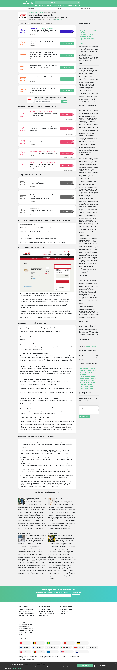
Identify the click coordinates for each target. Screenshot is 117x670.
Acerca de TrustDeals (44, 609)
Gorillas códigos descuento (26, 611)
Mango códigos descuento (26, 636)
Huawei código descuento (87, 376)
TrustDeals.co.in (53, 647)
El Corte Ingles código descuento (59, 5)
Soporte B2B (63, 613)
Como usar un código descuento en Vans (86, 35)
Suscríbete (64, 101)
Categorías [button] (58, 8)
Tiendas (41, 12)
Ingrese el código (84, 416)
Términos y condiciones (66, 609)
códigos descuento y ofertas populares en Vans (88, 28)
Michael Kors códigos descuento (27, 613)
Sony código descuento (87, 380)
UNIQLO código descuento (88, 386)
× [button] (115, 663)
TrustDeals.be (40, 643)
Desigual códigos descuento (26, 628)
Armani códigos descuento (26, 623)
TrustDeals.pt (40, 652)
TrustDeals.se (53, 652)
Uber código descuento (87, 384)
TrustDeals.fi (26, 647)
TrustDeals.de (84, 643)
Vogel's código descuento (88, 388)
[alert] (58, 666)
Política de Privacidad (65, 611)
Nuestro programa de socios (46, 613)
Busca (78, 3)
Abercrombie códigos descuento (27, 621)
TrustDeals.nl (93, 647)
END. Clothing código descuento (86, 373)
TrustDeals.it (67, 647)
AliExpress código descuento (45, 5)
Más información (17, 668)
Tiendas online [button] (31, 8)
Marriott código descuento (88, 378)
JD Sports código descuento (74, 5)
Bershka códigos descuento (26, 626)
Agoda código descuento (87, 368)
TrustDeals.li (80, 647)
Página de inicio (33, 12)
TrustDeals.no (26, 652)
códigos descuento (24, 619)
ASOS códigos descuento (25, 624)
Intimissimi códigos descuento (26, 630)
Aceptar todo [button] (85, 666)
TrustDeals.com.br (55, 643)
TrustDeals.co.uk (83, 652)
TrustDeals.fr (39, 647)
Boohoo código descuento (88, 370)
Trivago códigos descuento (26, 638)
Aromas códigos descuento (26, 609)
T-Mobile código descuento (88, 382)
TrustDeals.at (26, 643)
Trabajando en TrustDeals (46, 611)
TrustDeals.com (68, 652)
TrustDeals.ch (70, 643)
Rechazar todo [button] (103, 666)
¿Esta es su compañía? (92, 346)
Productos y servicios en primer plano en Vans (87, 39)
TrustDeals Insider (85, 8)
